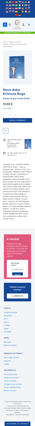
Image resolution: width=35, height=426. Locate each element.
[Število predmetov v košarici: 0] (28, 24)
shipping (9, 108)
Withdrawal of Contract (17, 424)
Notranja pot (14, 44)
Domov (5, 42)
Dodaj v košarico (17, 120)
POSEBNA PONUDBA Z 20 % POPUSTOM (17, 32)
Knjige (11, 42)
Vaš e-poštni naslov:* (15, 264)
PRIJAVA (17, 274)
